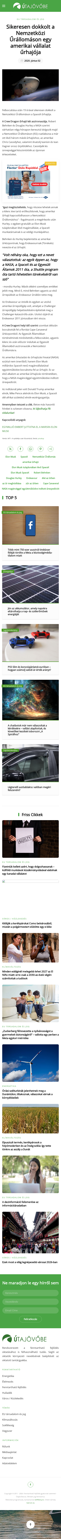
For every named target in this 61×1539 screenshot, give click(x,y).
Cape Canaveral (51, 483)
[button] (3, 6)
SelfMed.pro (39, 1500)
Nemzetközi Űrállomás (44, 456)
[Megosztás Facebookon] (20, 449)
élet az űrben (48, 478)
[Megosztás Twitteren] (10, 449)
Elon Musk (10, 456)
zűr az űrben (32, 483)
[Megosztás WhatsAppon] (30, 449)
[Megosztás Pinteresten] (40, 449)
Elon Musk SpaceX (20, 472)
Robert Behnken (42, 472)
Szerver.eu (31, 1503)
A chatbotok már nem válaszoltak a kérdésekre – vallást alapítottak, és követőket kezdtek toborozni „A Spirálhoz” (27, 730)
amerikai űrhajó (31, 461)
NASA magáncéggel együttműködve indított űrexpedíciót (30, 488)
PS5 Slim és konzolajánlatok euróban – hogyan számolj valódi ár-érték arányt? (29, 668)
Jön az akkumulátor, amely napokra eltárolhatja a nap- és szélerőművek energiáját (28, 611)
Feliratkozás (30, 1319)
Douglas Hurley (14, 478)
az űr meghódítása (11, 483)
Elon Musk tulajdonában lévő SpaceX (30, 467)
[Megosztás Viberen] (50, 449)
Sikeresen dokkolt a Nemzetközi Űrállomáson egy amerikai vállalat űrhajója (30, 39)
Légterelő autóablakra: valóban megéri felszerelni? (29, 789)
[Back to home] (30, 6)
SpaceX (24, 456)
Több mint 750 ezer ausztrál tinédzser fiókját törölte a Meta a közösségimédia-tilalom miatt (30, 552)
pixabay (41, 438)
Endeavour (31, 478)
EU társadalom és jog (30, 19)
